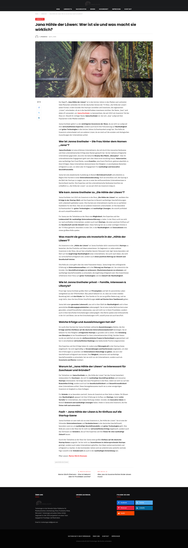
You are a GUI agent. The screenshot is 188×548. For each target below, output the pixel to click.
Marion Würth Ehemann (78, 456)
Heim (58, 9)
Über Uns (96, 536)
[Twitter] (39, 112)
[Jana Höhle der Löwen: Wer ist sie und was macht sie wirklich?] (94, 69)
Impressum (116, 9)
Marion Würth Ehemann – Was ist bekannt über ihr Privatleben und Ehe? (74, 475)
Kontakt (128, 9)
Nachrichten (81, 9)
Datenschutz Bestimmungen (79, 536)
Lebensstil (68, 9)
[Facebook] (39, 107)
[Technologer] (94, 3)
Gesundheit (103, 9)
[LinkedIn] (39, 117)
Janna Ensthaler (83, 113)
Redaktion (44, 37)
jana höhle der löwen (61, 462)
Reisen (92, 9)
